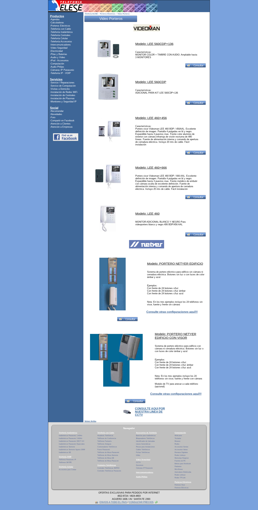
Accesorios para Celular (67, 469)
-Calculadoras (57, 22)
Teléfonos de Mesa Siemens (107, 455)
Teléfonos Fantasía (104, 441)
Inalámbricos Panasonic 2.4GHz (70, 435)
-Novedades (56, 114)
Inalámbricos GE (65, 452)
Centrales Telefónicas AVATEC (108, 468)
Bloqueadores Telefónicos (145, 438)
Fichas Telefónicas (143, 452)
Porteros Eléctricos (183, 482)
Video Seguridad (143, 459)
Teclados (178, 438)
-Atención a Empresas (61, 127)
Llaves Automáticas (143, 444)
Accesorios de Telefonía (146, 433)
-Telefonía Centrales (60, 35)
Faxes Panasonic (103, 449)
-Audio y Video (57, 57)
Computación (180, 433)
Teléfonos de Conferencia (106, 438)
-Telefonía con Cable (60, 29)
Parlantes (178, 466)
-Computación (57, 63)
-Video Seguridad (58, 48)
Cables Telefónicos (143, 449)
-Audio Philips (57, 66)
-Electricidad (56, 51)
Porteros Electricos (107, 14)
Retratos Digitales (181, 452)
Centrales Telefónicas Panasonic (109, 471)
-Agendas (55, 19)
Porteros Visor (180, 485)
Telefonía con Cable (105, 433)
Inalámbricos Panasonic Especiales (72, 444)
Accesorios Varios (181, 449)
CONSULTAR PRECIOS (141, 502)
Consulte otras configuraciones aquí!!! (172, 311)
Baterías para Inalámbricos (146, 435)
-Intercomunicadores (60, 44)
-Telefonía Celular (59, 38)
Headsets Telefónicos (105, 435)
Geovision (139, 465)
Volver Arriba (90, 421)
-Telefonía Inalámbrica (61, 32)
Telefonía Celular (66, 467)
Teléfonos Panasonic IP (67, 459)
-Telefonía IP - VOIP (60, 73)
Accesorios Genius (181, 447)
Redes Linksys (180, 455)
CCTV (138, 462)
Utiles (138, 455)
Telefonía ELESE (91, 14)
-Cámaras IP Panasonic (62, 70)
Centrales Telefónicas (106, 465)
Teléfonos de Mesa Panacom (108, 461)
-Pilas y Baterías (58, 54)
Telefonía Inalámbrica (68, 433)
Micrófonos (179, 469)
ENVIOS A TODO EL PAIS (113, 502)
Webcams (178, 435)
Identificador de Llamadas (145, 441)
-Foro (52, 117)
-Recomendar (57, 111)
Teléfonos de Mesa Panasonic (108, 452)
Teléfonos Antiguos (104, 444)
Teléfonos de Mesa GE (105, 458)
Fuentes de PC (180, 461)
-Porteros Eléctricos (60, 25)
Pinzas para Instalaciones (145, 447)
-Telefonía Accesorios (61, 41)
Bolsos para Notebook (183, 464)
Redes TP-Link (180, 478)
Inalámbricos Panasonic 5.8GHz (70, 438)
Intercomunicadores (144, 472)
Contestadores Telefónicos (107, 447)
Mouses (177, 441)
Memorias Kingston (182, 458)
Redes (177, 444)
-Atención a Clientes (60, 123)
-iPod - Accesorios (59, 60)
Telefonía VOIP (65, 457)
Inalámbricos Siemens (67, 447)
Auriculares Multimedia (183, 472)
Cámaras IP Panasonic (144, 468)
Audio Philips (141, 477)
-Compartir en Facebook (62, 120)
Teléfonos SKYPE (65, 462)
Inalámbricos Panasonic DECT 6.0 (71, 441)
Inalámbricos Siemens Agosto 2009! (72, 449)
